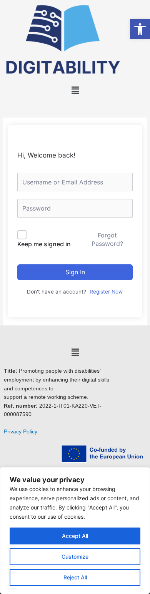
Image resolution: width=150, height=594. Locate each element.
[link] (140, 29)
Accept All (75, 536)
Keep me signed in (44, 244)
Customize (75, 556)
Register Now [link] (106, 292)
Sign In (75, 272)
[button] (75, 90)
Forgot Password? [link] (107, 239)
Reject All (75, 577)
